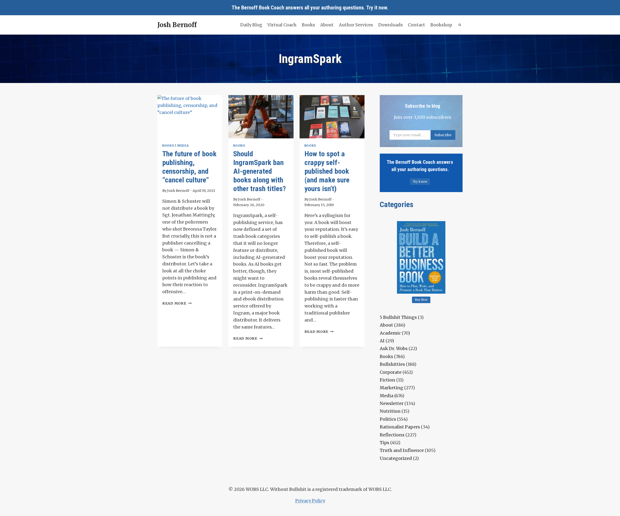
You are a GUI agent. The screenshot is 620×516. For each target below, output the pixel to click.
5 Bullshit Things (398, 317)
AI (382, 341)
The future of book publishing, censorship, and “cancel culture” (189, 167)
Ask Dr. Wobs (394, 348)
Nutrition (390, 411)
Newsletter (391, 403)
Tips (384, 442)
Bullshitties (392, 364)
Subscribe (442, 135)
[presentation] (189, 116)
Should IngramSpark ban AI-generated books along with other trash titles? (259, 171)
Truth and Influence (402, 450)
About (326, 25)
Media (183, 145)
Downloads (390, 25)
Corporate (391, 372)
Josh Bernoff (178, 190)
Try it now (376, 8)
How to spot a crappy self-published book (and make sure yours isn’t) (326, 171)
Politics (388, 419)
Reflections (392, 435)
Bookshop (441, 25)
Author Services (356, 25)
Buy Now (421, 299)
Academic (390, 333)
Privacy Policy (310, 500)
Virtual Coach (281, 25)
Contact (416, 25)
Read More (177, 303)
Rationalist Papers (400, 427)
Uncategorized (396, 458)
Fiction (387, 380)
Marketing (391, 387)
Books (308, 25)
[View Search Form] (460, 25)
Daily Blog (251, 25)
